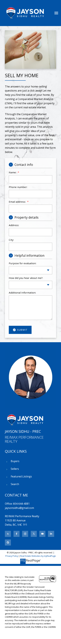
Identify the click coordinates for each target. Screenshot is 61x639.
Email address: (17, 201)
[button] (8, 534)
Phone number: (18, 187)
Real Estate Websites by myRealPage (38, 555)
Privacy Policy (11, 555)
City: (11, 239)
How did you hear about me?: (26, 278)
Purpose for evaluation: (22, 263)
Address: (14, 225)
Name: (13, 172)
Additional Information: (22, 292)
